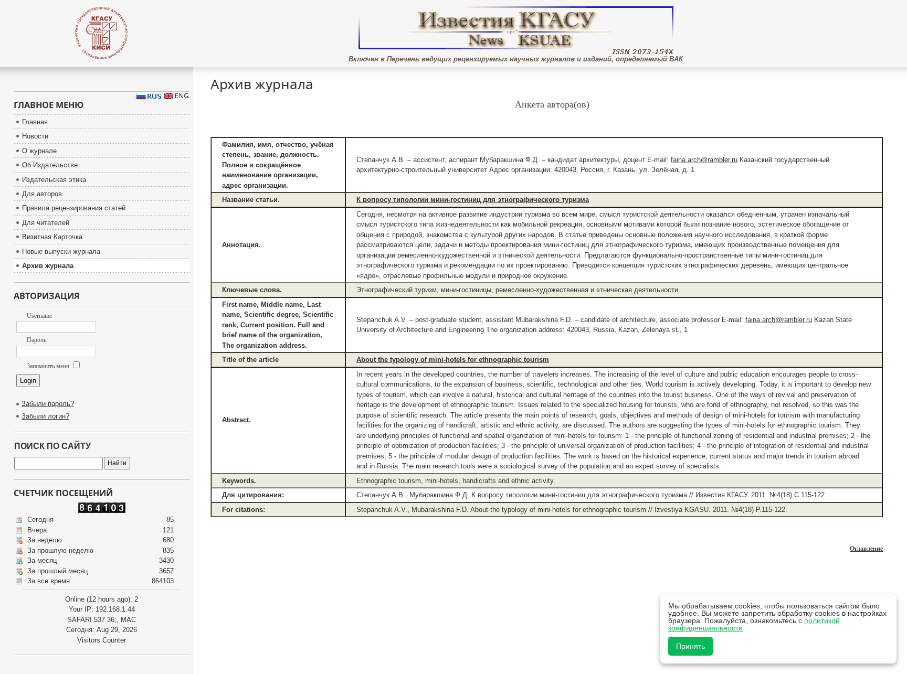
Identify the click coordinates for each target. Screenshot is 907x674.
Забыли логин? (45, 416)
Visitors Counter (101, 640)
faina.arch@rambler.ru (704, 160)
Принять (690, 646)
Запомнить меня (49, 366)
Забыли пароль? (48, 404)
